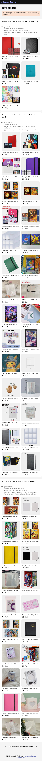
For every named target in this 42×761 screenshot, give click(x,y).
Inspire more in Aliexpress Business (21, 746)
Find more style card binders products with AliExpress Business (19, 14)
